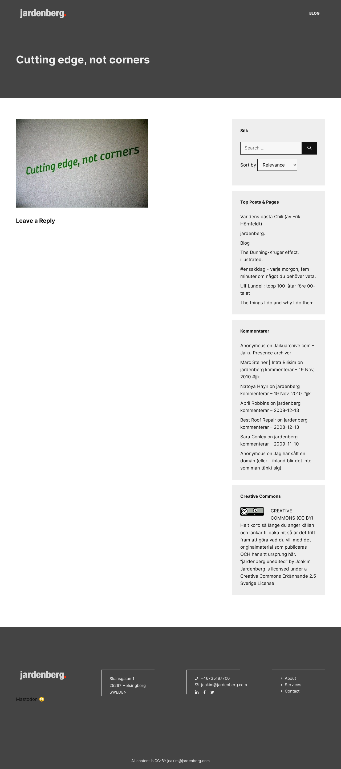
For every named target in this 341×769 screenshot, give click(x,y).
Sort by (248, 165)
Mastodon (27, 699)
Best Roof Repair (258, 420)
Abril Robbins (254, 403)
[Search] (309, 148)
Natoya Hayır (254, 386)
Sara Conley (253, 436)
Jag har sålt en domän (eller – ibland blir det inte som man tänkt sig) (275, 461)
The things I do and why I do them (277, 302)
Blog (314, 13)
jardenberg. (252, 233)
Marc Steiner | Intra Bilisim (268, 362)
